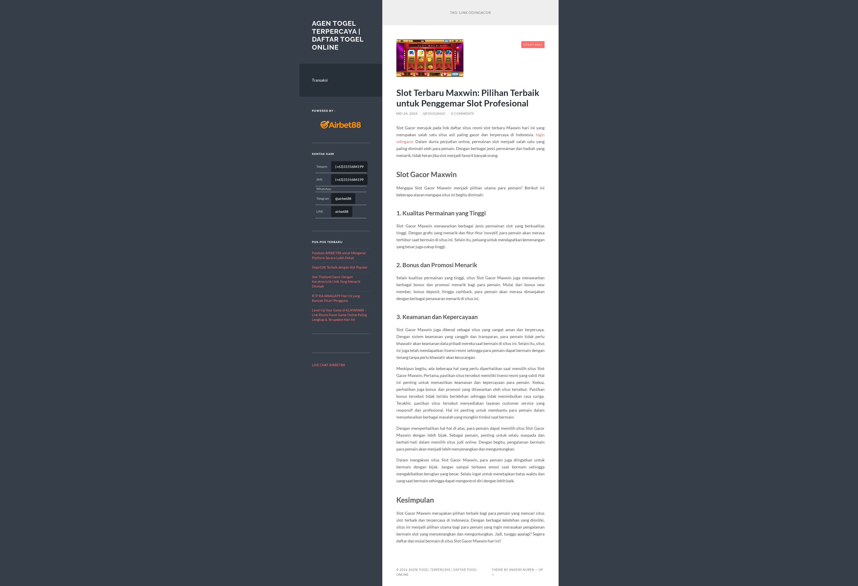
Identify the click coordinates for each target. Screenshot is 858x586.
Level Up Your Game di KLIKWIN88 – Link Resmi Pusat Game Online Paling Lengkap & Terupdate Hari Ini (339, 315)
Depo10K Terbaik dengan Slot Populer (340, 267)
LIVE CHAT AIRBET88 (328, 365)
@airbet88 (343, 198)
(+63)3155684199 (349, 166)
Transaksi (320, 80)
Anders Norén (521, 569)
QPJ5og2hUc (434, 113)
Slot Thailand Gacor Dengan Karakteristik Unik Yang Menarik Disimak (336, 281)
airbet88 (341, 211)
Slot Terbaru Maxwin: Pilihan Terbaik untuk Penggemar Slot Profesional (467, 97)
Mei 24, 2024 (406, 113)
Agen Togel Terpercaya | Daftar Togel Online (338, 35)
